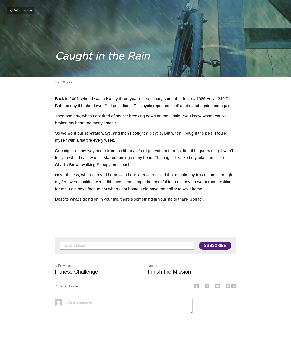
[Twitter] (207, 286)
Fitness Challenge (76, 272)
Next (151, 265)
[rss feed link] (233, 286)
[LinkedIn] (217, 286)
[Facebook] (196, 286)
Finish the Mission (169, 272)
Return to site (22, 10)
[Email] (228, 286)
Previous (64, 265)
